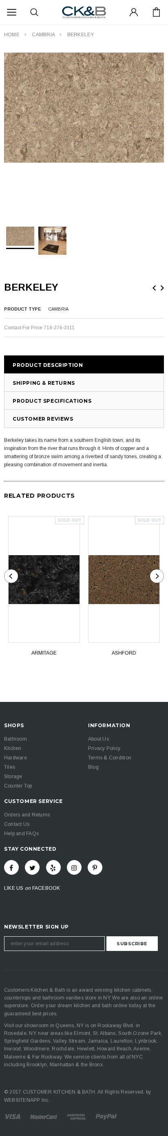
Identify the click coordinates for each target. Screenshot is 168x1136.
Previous (154, 288)
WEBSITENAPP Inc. (27, 1100)
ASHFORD (124, 653)
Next (162, 288)
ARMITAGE (44, 653)
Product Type (22, 309)
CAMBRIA (43, 34)
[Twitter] (32, 867)
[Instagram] (74, 867)
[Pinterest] (95, 867)
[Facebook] (11, 867)
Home (12, 34)
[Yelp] (53, 867)
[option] (84, 108)
